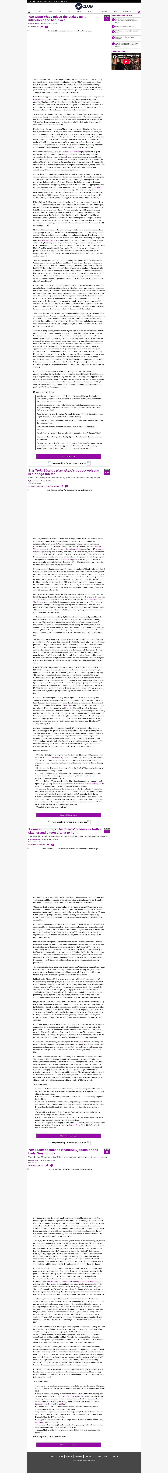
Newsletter (127, 12)
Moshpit (64, 1)
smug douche (69, 154)
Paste (30, 1)
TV (60, 12)
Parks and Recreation (73, 152)
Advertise (69, 1456)
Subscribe (103, 12)
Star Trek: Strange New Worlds (48, 486)
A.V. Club (36, 1)
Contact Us (115, 1456)
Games (90, 12)
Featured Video (119, 51)
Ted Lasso (40, 1165)
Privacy (105, 1456)
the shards (41, 844)
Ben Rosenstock (35, 839)
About (51, 1456)
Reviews (33, 27)
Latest (39, 12)
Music (79, 12)
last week (36, 99)
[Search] (29, 12)
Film (68, 12)
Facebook (88, 1456)
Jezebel (43, 1)
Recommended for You (122, 16)
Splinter (49, 1)
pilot (98, 187)
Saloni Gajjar (34, 1160)
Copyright (97, 1456)
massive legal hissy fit (47, 240)
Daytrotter (56, 1)
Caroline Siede (34, 481)
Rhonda (80, 1042)
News (50, 12)
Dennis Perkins (34, 23)
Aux (115, 12)
